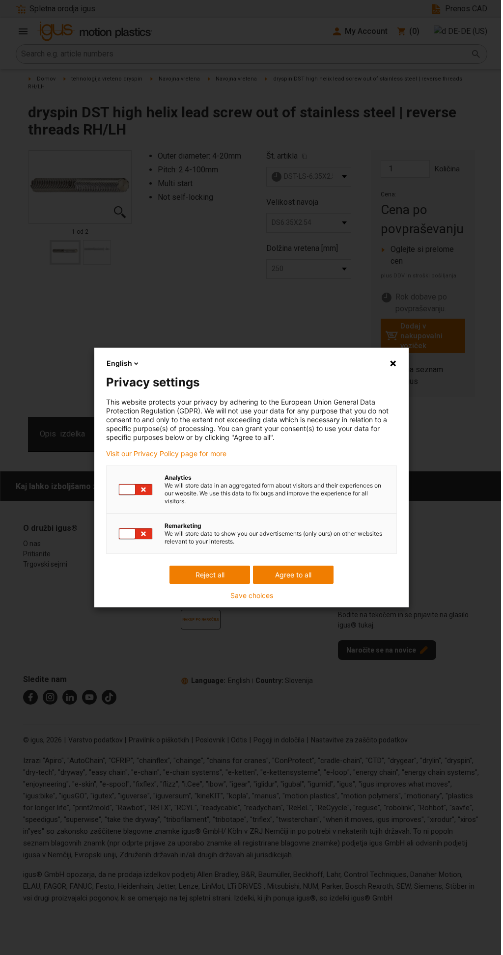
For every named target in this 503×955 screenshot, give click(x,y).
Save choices (251, 596)
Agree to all (293, 575)
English (119, 363)
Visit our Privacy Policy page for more (166, 454)
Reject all (210, 575)
